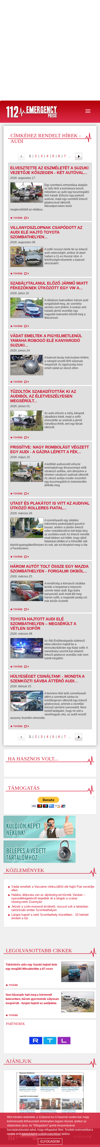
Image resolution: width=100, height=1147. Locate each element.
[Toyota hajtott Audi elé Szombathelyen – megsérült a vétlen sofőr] (26, 649)
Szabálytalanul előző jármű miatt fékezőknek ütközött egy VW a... (49, 285)
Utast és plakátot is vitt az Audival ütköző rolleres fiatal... (50, 505)
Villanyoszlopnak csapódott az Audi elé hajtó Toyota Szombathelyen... (46, 232)
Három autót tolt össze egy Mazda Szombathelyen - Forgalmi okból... (49, 568)
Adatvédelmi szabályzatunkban (41, 1134)
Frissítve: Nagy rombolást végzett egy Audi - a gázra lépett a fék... (49, 449)
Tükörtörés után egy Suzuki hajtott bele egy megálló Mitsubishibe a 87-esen (31, 966)
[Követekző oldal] (79, 156)
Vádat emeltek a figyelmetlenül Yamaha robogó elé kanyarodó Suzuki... (46, 340)
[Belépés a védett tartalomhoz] (50, 851)
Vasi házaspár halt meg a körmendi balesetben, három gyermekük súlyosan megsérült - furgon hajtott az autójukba (32, 999)
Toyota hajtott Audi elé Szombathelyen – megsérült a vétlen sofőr (43, 624)
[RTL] (50, 1040)
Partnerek (15, 1024)
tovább (18, 218)
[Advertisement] (50, 50)
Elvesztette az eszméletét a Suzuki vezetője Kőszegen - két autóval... (49, 170)
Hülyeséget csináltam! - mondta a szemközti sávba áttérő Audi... (47, 678)
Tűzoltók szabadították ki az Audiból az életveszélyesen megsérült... (43, 396)
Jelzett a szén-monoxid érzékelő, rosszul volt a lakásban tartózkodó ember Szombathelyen (49, 908)
